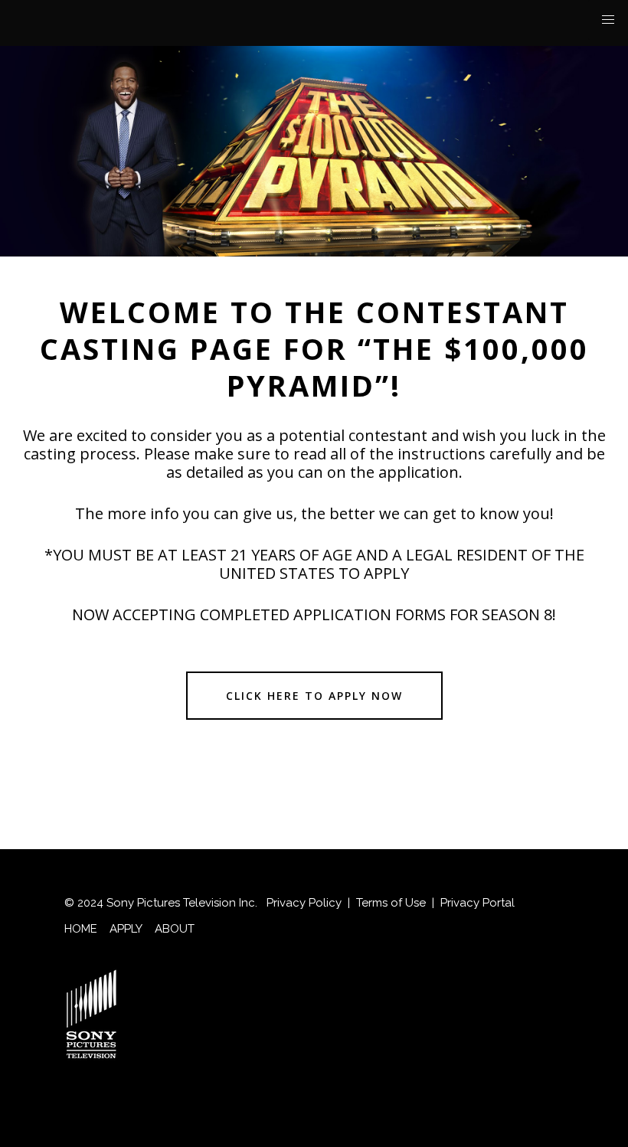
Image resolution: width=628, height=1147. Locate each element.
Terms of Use (391, 903)
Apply (126, 929)
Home (80, 929)
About (175, 929)
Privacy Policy (304, 903)
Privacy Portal (477, 903)
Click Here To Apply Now (314, 695)
